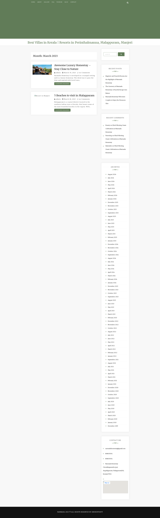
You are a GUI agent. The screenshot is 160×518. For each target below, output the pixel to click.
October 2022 (112, 328)
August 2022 (112, 331)
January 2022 (112, 356)
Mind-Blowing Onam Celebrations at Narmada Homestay (116, 128)
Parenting (109, 135)
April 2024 (111, 272)
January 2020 (112, 422)
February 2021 (112, 380)
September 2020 (113, 398)
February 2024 (112, 279)
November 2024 (113, 248)
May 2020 (111, 408)
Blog (66, 2)
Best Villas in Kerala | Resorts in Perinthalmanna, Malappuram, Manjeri (80, 42)
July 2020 (111, 401)
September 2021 (113, 359)
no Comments (84, 72)
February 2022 (112, 352)
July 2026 (111, 178)
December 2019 (113, 426)
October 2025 (112, 209)
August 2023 (112, 300)
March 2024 (112, 276)
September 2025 (113, 213)
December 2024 (113, 244)
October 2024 (112, 251)
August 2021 (112, 363)
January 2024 (112, 283)
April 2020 (111, 412)
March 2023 (111, 314)
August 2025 (112, 216)
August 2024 (112, 258)
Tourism (59, 2)
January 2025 (112, 241)
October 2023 (112, 293)
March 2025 (111, 234)
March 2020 (112, 415)
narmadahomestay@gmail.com (115, 448)
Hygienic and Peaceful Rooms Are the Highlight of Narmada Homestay (116, 79)
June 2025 (111, 223)
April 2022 (111, 345)
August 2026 (112, 174)
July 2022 (111, 335)
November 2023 (113, 290)
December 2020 (113, 387)
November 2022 (113, 324)
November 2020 (113, 391)
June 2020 (111, 405)
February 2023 (112, 317)
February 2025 (112, 237)
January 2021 (112, 384)
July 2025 (111, 220)
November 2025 (113, 206)
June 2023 (111, 304)
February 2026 (112, 195)
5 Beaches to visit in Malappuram (74, 95)
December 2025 (113, 202)
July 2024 (111, 262)
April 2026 (111, 188)
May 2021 (111, 370)
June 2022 (111, 338)
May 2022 (111, 342)
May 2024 (111, 269)
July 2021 (111, 366)
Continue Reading (62, 83)
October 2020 (112, 394)
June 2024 (111, 265)
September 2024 (113, 255)
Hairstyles (109, 146)
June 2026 (111, 181)
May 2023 (111, 307)
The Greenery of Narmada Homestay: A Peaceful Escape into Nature (116, 90)
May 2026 (111, 185)
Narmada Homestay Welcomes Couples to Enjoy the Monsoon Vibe (116, 100)
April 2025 (111, 230)
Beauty (108, 125)
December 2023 (113, 286)
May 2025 (111, 227)
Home (33, 2)
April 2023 (111, 310)
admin (58, 72)
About (39, 2)
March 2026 (112, 192)
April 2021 (111, 373)
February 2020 (112, 419)
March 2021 (111, 377)
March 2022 (112, 349)
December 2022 (113, 321)
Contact (73, 2)
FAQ (53, 2)
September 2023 (113, 297)
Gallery (47, 2)
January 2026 (112, 199)
